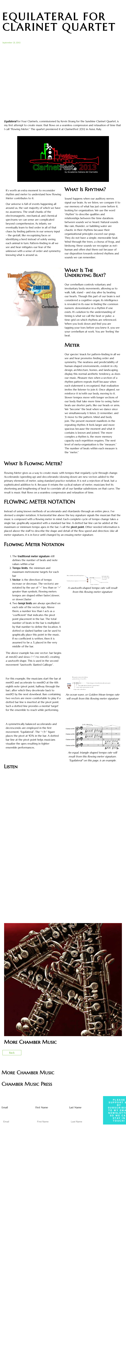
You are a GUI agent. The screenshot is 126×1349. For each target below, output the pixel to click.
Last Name (75, 1107)
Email (5, 1107)
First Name (41, 1107)
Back (12, 1052)
